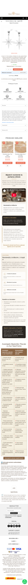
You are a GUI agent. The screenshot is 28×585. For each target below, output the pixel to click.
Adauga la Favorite (13, 83)
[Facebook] (9, 526)
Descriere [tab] (4, 105)
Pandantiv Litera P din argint (7, 155)
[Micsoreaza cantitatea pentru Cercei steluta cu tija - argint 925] (7, 69)
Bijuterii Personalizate (14, 23)
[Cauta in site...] (26, 18)
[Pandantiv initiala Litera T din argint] (20, 147)
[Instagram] (19, 526)
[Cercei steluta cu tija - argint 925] (14, 38)
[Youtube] (14, 526)
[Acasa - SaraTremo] (14, 13)
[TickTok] (16, 526)
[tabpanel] (14, 38)
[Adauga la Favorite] (7, 166)
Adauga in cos (18, 69)
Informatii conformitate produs (8, 122)
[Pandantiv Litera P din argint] (7, 147)
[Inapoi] (1, 21)
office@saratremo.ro (14, 533)
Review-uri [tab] (4, 130)
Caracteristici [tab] (4, 125)
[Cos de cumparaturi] (23, 18)
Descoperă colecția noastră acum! (14, 458)
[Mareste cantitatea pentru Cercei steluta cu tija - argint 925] (11, 69)
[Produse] (2, 19)
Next (26, 39)
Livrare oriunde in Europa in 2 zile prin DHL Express (10, 580)
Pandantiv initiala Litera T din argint (20, 155)
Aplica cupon (23, 72)
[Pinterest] (11, 526)
